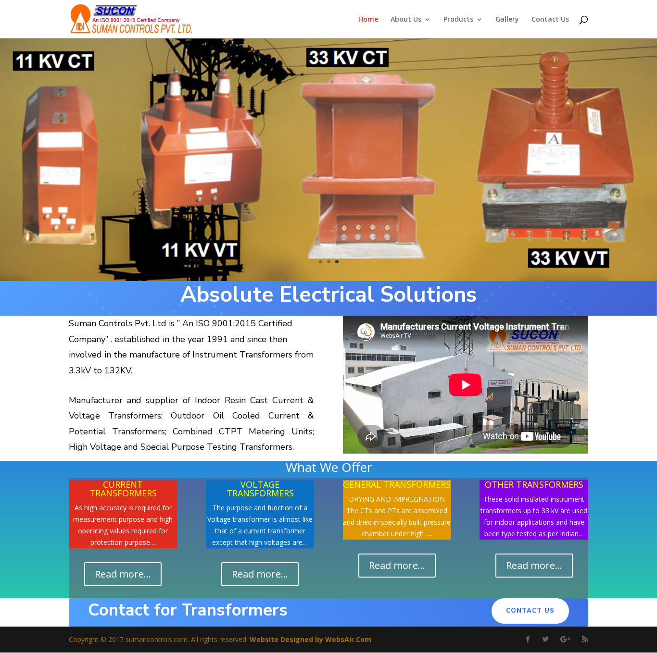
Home (368, 20)
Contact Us (550, 20)
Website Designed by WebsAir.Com (310, 639)
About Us (406, 20)
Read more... (123, 573)
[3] (328, 278)
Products (458, 20)
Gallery (507, 20)
